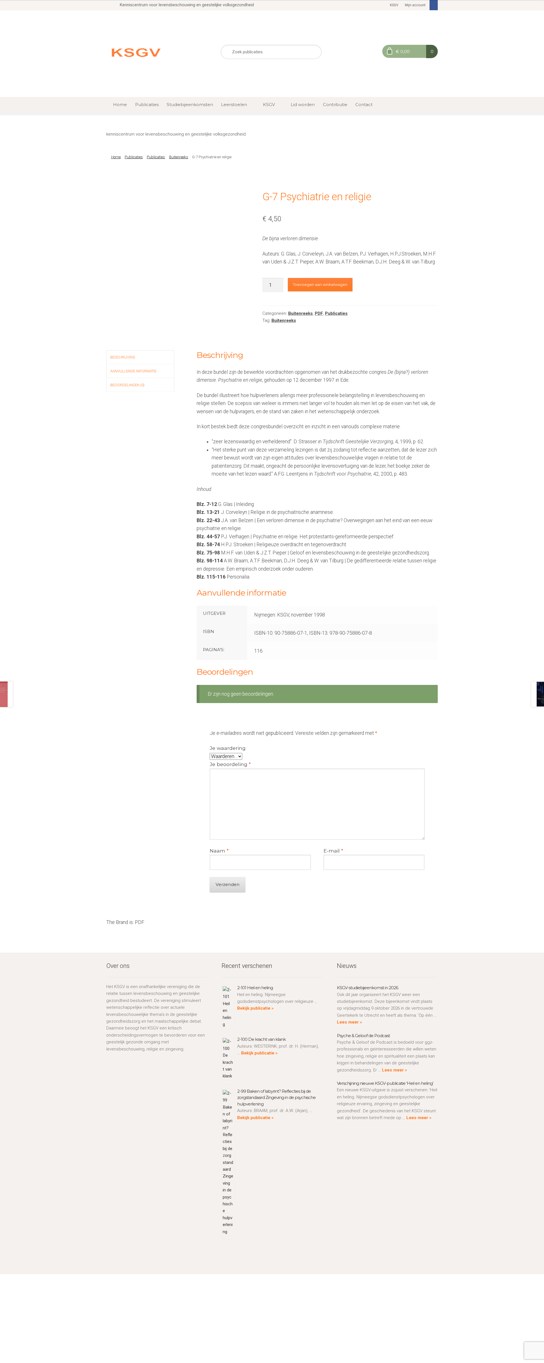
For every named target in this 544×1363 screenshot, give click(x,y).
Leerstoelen (234, 104)
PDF (319, 313)
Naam (219, 851)
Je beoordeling (230, 764)
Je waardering (228, 748)
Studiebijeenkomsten (190, 104)
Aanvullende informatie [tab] (133, 371)
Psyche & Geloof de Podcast (363, 1035)
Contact (364, 104)
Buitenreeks (178, 157)
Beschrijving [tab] (122, 357)
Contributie (335, 104)
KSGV (394, 5)
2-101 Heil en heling (255, 987)
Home (120, 104)
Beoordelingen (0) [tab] (127, 385)
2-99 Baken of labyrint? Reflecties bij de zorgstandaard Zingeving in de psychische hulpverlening (276, 1097)
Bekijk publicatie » (255, 1008)
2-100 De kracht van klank (261, 1039)
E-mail (333, 851)
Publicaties (147, 104)
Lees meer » (349, 1022)
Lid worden (303, 104)
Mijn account (415, 5)
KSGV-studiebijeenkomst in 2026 (367, 987)
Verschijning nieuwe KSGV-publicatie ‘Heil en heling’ (385, 1083)
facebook (434, 5)
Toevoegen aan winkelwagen (320, 284)
